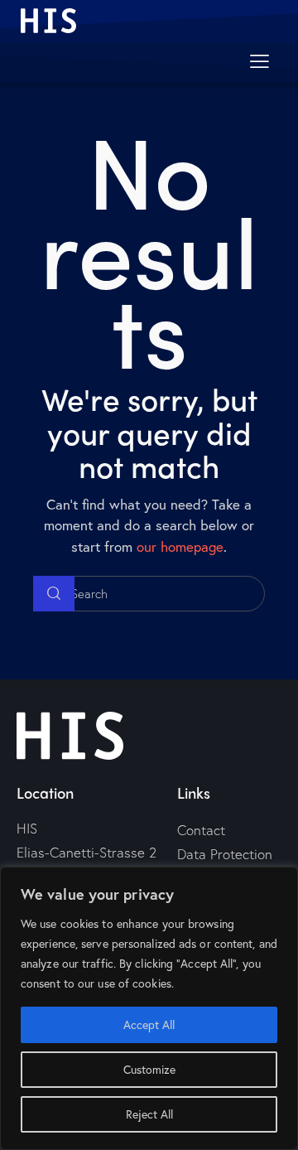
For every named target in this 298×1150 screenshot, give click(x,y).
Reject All (149, 1114)
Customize (149, 1069)
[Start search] (53, 593)
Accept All (149, 1024)
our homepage (180, 546)
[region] (149, 1008)
